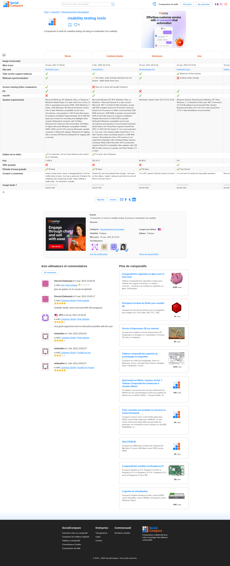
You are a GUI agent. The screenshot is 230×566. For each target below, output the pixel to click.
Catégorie (94, 229)
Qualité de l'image (85, 367)
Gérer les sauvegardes (149, 254)
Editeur (142, 233)
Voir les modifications (99, 254)
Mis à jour (94, 237)
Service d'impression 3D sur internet (140, 328)
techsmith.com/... (52, 69)
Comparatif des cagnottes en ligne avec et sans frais (143, 275)
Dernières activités (122, 533)
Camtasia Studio (114, 56)
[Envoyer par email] (121, 199)
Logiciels (55, 12)
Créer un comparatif (154, 4)
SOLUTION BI (129, 442)
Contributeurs (96, 241)
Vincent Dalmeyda (63, 281)
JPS (61, 315)
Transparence (101, 533)
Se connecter (204, 4)
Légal (98, 537)
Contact (99, 541)
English (221, 4)
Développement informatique (75, 12)
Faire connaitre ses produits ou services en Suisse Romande (144, 411)
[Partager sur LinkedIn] (134, 199)
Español (225, 4)
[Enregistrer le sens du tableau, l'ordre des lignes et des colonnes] (4, 55)
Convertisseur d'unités (71, 544)
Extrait (93, 215)
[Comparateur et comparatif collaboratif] (13, 4)
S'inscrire (187, 4)
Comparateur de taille (168, 4)
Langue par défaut (147, 229)
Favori (70, 25)
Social (155, 529)
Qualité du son (84, 352)
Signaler (100, 200)
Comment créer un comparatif (74, 533)
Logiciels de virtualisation (135, 491)
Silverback (157, 56)
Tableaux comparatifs (71, 541)
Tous (46, 12)
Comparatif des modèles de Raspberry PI (142, 466)
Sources (93, 222)
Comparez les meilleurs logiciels (75, 537)
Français (216, 4)
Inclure (113, 200)
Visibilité (94, 233)
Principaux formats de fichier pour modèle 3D (143, 304)
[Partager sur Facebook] (126, 199)
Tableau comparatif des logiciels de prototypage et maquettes (140, 355)
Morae (68, 56)
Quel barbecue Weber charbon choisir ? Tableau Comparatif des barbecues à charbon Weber (142, 383)
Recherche (112, 4)
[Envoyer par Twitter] (130, 199)
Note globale (71, 285)
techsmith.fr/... (98, 69)
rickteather (59, 333)
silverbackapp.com (147, 69)
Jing (199, 56)
